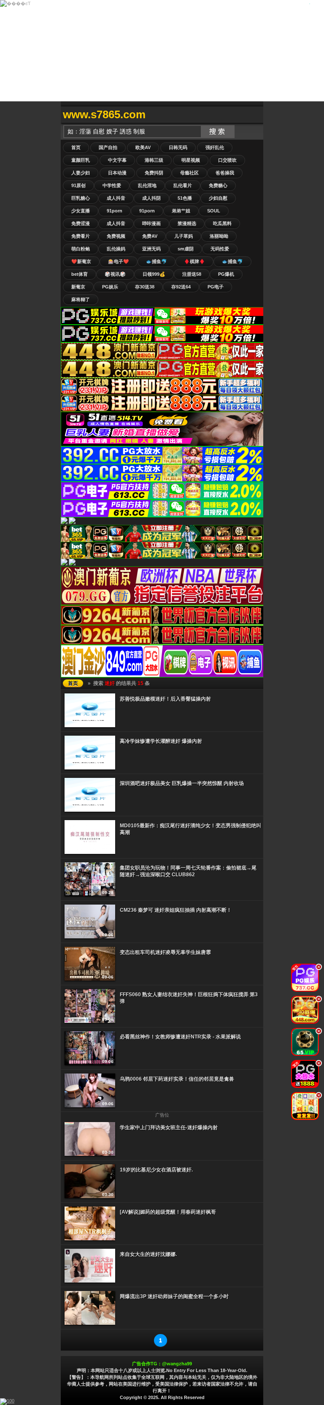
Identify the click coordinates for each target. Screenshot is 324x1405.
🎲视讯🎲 (115, 274)
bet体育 (79, 274)
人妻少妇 (80, 172)
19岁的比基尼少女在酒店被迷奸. (156, 1170)
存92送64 (181, 286)
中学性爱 (112, 185)
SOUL (213, 210)
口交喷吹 (227, 160)
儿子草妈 (183, 236)
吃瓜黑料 (222, 223)
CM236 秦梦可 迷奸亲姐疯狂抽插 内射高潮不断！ (176, 910)
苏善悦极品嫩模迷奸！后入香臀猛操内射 (165, 699)
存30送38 (144, 286)
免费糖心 (218, 185)
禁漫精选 (187, 223)
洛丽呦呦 (219, 236)
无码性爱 (220, 248)
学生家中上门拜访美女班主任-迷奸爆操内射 (169, 1128)
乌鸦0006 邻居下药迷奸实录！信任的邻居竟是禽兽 (177, 1079)
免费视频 (116, 236)
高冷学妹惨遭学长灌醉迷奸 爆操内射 (161, 741)
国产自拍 (108, 147)
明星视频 (190, 160)
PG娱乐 (110, 286)
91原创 (78, 185)
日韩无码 (178, 147)
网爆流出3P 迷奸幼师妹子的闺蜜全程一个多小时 (174, 1296)
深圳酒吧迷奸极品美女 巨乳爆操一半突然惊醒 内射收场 (182, 783)
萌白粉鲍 (80, 248)
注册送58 (191, 274)
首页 (76, 147)
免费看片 (80, 236)
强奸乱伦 (214, 147)
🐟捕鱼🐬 (156, 261)
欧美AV (143, 147)
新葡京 (78, 286)
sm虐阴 (186, 248)
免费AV (149, 236)
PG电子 (216, 286)
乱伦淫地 (147, 185)
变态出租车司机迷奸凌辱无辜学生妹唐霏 (165, 952)
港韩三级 (154, 160)
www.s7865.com (104, 114)
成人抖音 (116, 198)
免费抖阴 (154, 172)
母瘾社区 (189, 172)
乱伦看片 (182, 185)
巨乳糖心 (80, 198)
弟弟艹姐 (181, 210)
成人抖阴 (151, 198)
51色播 (185, 198)
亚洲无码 (151, 248)
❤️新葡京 (81, 261)
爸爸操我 (225, 172)
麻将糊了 (80, 299)
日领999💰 (154, 274)
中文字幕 (117, 160)
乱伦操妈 (116, 248)
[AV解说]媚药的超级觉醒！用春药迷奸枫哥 (168, 1212)
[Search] (254, 114)
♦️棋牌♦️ (194, 261)
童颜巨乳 (80, 160)
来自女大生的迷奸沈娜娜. (148, 1254)
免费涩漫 (80, 223)
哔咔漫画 (151, 223)
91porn (114, 210)
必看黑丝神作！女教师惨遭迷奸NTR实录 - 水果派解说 (180, 1037)
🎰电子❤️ (118, 261)
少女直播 (80, 210)
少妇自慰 (218, 198)
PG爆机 (226, 274)
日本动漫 (117, 172)
